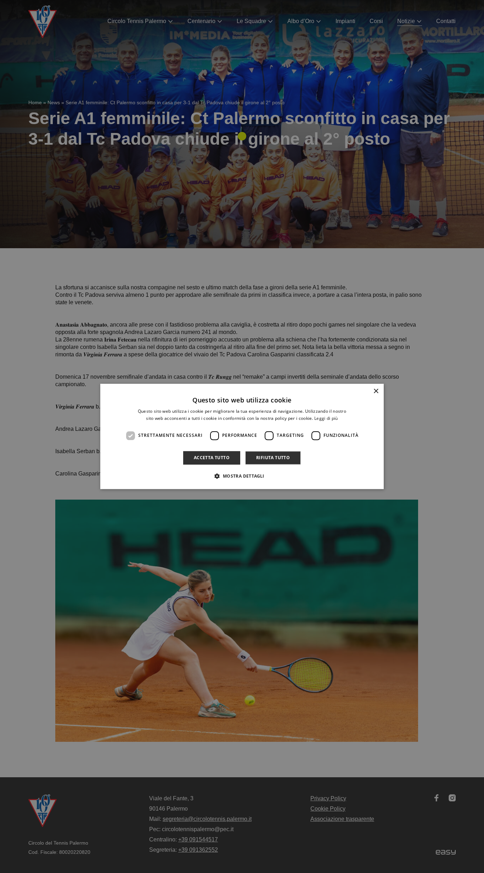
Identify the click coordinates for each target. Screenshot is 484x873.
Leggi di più (326, 419)
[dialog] (242, 436)
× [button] (375, 391)
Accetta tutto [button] (212, 458)
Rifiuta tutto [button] (273, 458)
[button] (242, 476)
